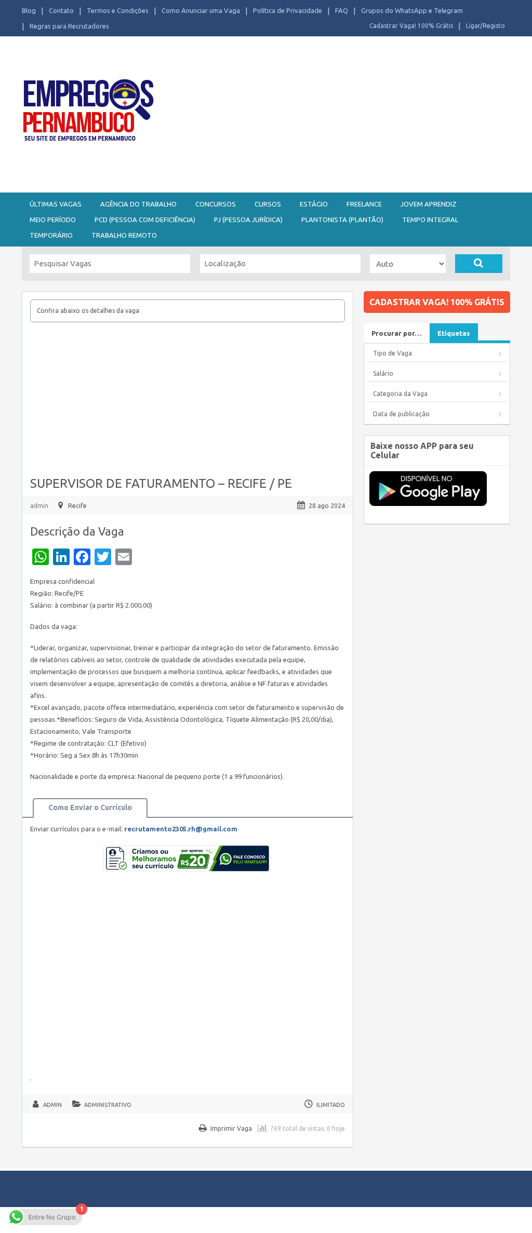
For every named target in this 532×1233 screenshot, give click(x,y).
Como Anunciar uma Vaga (201, 10)
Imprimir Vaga (231, 1128)
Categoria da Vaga (400, 393)
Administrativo (107, 1105)
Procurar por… (396, 333)
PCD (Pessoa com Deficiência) (145, 219)
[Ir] (478, 263)
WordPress (418, 1219)
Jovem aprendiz (429, 204)
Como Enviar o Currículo (90, 807)
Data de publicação (401, 413)
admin (39, 505)
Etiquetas (453, 333)
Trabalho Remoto (124, 235)
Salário (383, 373)
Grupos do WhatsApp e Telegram (412, 10)
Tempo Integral (430, 219)
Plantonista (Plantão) (342, 219)
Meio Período (53, 219)
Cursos (268, 204)
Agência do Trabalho (138, 204)
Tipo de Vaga (392, 353)
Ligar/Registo (485, 25)
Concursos (215, 204)
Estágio (314, 204)
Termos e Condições (118, 10)
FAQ (341, 10)
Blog (29, 10)
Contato (61, 10)
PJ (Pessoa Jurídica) (248, 219)
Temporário (51, 235)
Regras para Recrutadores (69, 26)
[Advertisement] (348, 113)
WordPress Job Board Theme (308, 1219)
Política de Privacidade (287, 10)
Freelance (364, 204)
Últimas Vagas (56, 204)
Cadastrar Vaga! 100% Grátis (411, 25)
